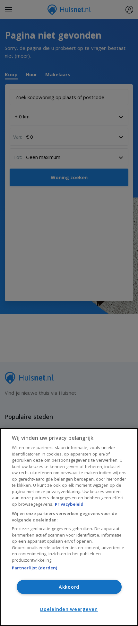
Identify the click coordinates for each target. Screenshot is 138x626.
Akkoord (69, 587)
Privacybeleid (69, 504)
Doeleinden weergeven (69, 609)
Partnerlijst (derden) (34, 568)
